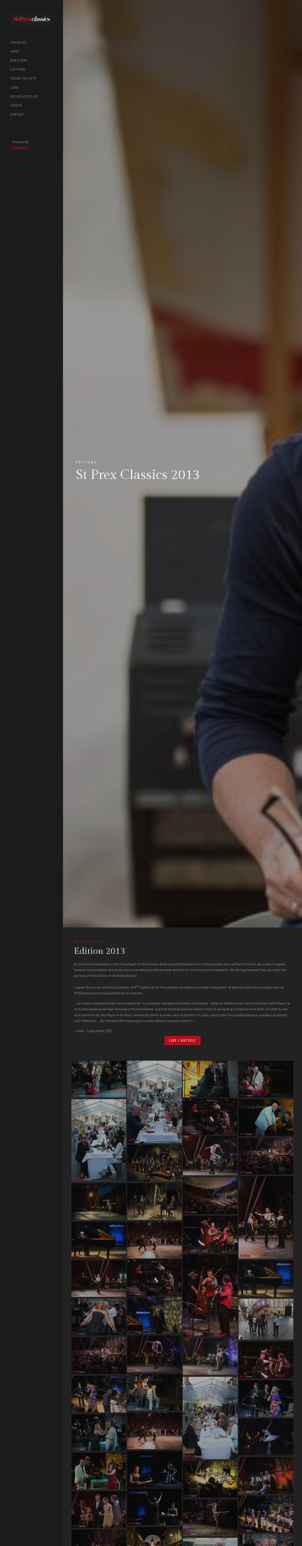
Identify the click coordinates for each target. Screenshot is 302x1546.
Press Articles (24, 96)
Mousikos (20, 147)
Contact (17, 114)
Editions (17, 69)
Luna (14, 87)
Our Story (19, 60)
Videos (16, 105)
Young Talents (23, 78)
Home (14, 51)
